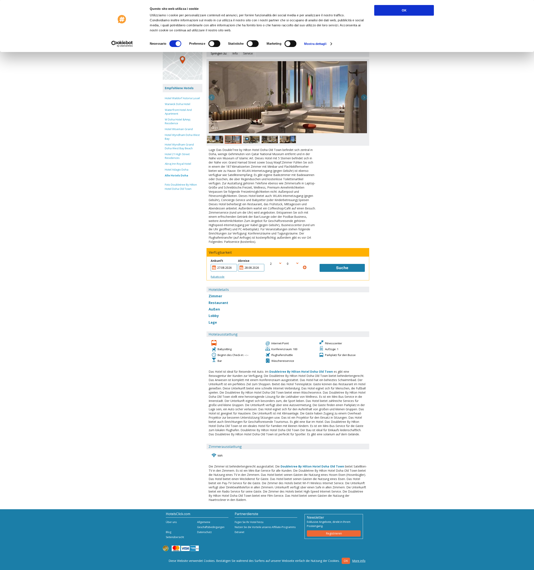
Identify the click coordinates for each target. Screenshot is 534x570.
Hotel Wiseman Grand (179, 129)
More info (358, 561)
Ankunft (217, 261)
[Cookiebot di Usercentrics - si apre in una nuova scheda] (122, 44)
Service (248, 53)
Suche (342, 268)
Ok (346, 561)
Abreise (243, 261)
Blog (168, 532)
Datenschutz (204, 532)
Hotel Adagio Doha (176, 169)
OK (404, 10)
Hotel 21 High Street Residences (177, 156)
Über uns (171, 522)
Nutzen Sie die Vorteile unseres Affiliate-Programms (265, 527)
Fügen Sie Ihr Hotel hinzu (249, 522)
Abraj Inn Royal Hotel (178, 164)
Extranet (239, 532)
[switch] (214, 43)
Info (235, 53)
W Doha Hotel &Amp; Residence (178, 121)
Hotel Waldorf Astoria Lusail (182, 98)
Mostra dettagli (315, 44)
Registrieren (334, 533)
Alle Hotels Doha (176, 175)
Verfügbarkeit (220, 252)
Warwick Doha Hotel (177, 104)
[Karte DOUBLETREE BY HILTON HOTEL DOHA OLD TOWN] (182, 60)
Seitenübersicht (175, 537)
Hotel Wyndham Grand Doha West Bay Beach (179, 146)
